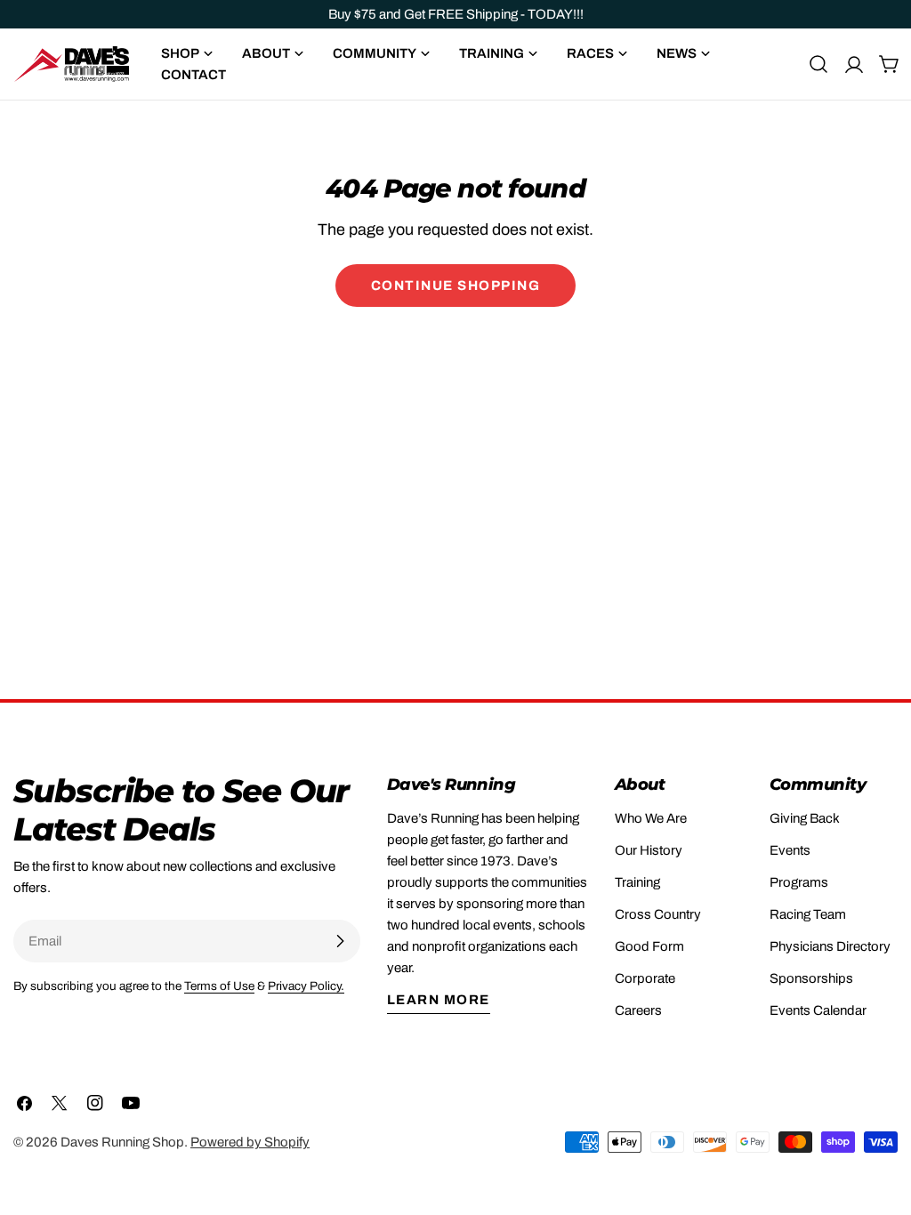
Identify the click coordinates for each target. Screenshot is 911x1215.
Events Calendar (818, 1010)
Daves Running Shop (122, 1142)
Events (790, 850)
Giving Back (805, 818)
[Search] (818, 64)
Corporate (645, 978)
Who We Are (651, 818)
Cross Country (658, 914)
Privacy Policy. (306, 986)
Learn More (438, 1000)
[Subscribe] (340, 941)
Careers (638, 1010)
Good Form (649, 946)
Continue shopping (456, 285)
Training (637, 882)
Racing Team (808, 914)
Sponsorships (811, 978)
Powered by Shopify (250, 1142)
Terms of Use (219, 986)
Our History (648, 850)
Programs (799, 882)
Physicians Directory (830, 946)
